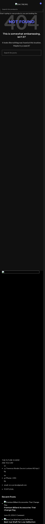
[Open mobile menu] (3, 4)
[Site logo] (21, 4)
